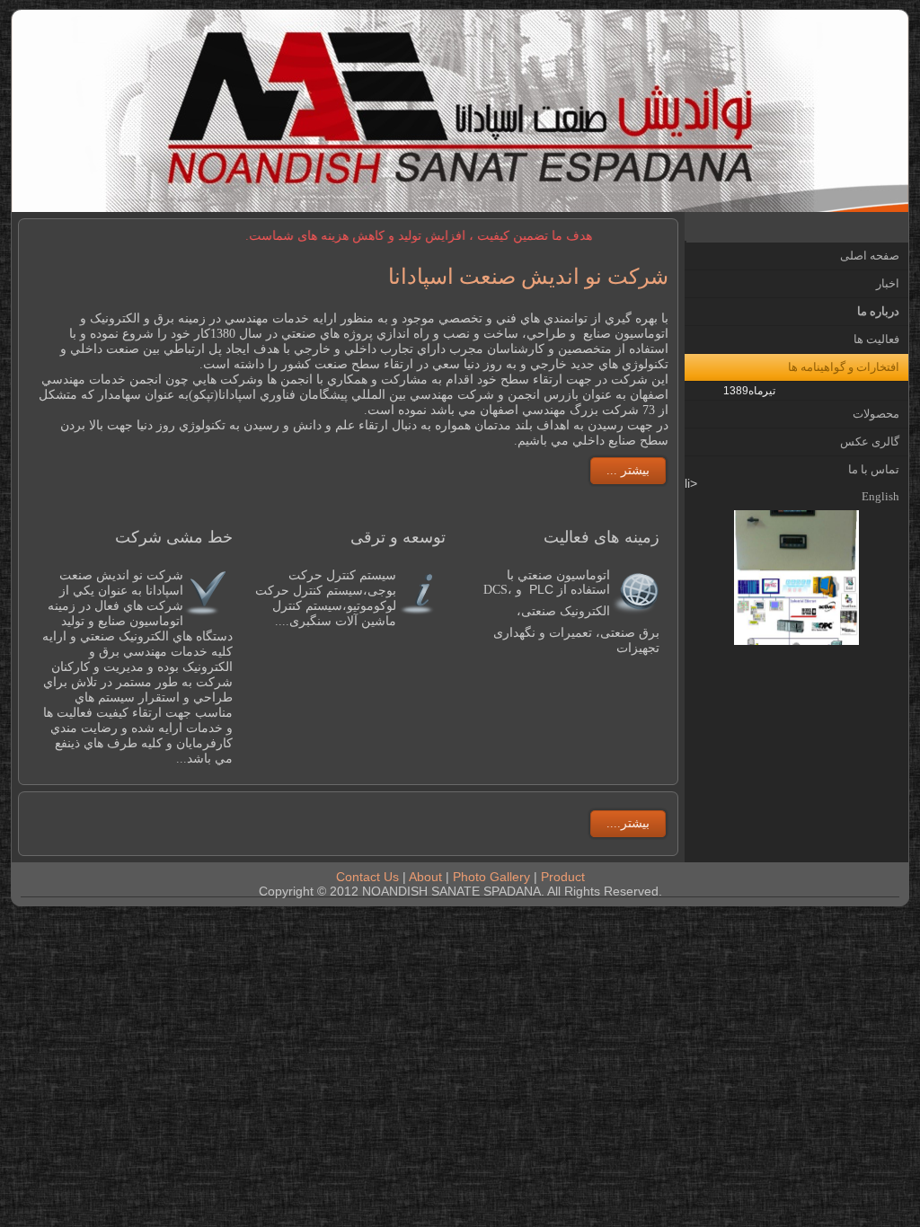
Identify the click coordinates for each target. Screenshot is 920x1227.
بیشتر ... (628, 470)
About (425, 876)
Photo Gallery (491, 876)
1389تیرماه (749, 390)
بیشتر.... (628, 823)
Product (563, 876)
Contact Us (369, 876)
